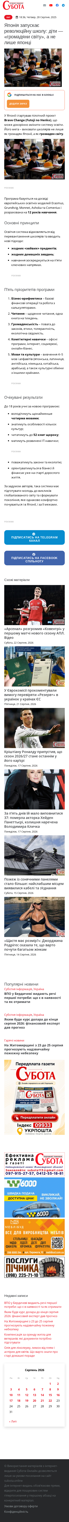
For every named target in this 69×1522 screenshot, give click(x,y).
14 (42, 1395)
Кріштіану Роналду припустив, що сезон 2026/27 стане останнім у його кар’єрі (33, 756)
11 (18, 1395)
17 (11, 1401)
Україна (38, 989)
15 (50, 1395)
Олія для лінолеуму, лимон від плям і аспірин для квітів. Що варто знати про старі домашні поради (31, 1352)
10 (11, 1395)
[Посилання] (13, 5)
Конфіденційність (16, 1512)
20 (34, 1401)
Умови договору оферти (21, 1506)
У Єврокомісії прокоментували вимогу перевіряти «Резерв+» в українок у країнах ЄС (31, 694)
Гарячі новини (14, 1040)
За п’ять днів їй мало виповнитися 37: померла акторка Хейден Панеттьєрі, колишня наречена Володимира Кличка (33, 820)
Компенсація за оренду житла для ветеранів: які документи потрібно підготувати (27, 1338)
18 (18, 1401)
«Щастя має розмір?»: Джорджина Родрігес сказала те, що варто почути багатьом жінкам (33, 945)
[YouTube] (51, 5)
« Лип (13, 1421)
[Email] (44, 5)
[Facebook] (57, 5)
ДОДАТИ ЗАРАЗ (18, 103)
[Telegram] (63, 5)
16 (58, 1395)
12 (26, 1395)
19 (26, 1401)
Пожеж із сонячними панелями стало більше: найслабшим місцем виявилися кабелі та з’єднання (34, 883)
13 (34, 1395)
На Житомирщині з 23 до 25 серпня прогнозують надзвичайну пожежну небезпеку (33, 1049)
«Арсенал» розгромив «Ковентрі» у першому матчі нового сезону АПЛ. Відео (34, 633)
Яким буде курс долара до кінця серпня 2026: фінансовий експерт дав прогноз (32, 1023)
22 (50, 1401)
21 (42, 1401)
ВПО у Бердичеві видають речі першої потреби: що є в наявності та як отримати (32, 998)
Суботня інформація (18, 989)
